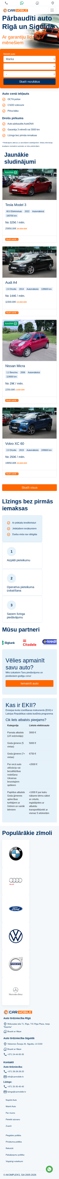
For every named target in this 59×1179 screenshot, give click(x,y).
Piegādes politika (13, 1135)
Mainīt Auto (11, 1106)
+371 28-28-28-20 (15, 1071)
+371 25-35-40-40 (15, 1086)
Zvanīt (8, 1126)
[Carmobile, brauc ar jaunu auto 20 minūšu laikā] (15, 10)
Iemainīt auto (30, 683)
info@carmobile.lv (15, 1076)
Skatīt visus (30, 487)
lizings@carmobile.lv (16, 1091)
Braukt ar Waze (14, 1031)
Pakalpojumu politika (15, 1155)
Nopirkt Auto (11, 1100)
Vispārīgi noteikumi (14, 1161)
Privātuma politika (14, 1142)
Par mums (10, 1113)
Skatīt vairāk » (12, 239)
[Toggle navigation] (52, 10)
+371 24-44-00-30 (15, 1054)
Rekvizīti (9, 1148)
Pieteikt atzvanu (13, 1119)
